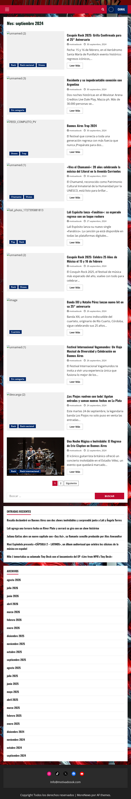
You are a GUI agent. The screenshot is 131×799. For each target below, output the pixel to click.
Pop (13, 241)
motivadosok (75, 44)
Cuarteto (15, 331)
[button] (7, 9)
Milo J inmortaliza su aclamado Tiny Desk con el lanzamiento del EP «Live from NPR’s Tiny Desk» (59, 556)
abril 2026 (12, 604)
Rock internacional (29, 471)
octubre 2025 (14, 652)
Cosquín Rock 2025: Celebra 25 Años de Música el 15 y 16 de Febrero (35, 272)
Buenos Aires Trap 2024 (35, 139)
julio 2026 (12, 588)
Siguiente (71, 483)
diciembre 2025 (15, 636)
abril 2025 (12, 700)
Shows (41, 65)
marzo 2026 (13, 612)
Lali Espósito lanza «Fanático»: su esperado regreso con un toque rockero (35, 227)
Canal (121, 9)
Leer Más (76, 66)
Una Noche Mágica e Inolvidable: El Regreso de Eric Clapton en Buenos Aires (35, 456)
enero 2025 (13, 724)
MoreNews (84, 795)
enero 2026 (13, 628)
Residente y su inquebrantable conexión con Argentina (35, 95)
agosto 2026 (14, 580)
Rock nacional (27, 65)
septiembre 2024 (16, 755)
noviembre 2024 (16, 739)
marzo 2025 (13, 708)
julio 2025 (12, 676)
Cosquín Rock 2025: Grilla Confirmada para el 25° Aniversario (35, 50)
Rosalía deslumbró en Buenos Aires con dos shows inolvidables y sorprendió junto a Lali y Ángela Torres (64, 520)
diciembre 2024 (15, 732)
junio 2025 (13, 684)
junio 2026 (13, 596)
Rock (13, 65)
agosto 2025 (14, 668)
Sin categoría (17, 110)
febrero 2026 (14, 620)
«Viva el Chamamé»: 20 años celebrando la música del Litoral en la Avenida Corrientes (35, 182)
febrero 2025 (14, 715)
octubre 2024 (14, 748)
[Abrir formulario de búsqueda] (103, 9)
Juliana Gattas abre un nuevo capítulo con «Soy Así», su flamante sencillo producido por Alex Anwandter (64, 536)
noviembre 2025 (16, 644)
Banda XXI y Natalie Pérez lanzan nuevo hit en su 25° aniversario (35, 317)
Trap (24, 153)
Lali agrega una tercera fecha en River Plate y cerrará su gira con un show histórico (53, 528)
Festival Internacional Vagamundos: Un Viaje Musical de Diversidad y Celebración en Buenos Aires (35, 364)
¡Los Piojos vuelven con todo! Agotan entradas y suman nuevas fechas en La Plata (35, 411)
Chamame (16, 196)
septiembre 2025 (16, 660)
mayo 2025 (13, 692)
